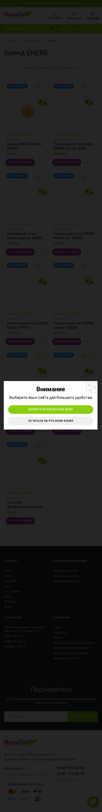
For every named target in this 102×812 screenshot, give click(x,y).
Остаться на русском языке (50, 420)
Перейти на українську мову (50, 409)
